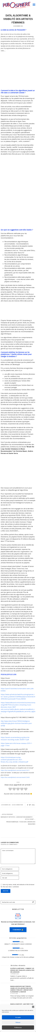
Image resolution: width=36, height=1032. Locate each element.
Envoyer (5, 891)
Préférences (18, 1027)
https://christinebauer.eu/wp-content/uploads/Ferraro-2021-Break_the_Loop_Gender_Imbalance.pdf (14, 759)
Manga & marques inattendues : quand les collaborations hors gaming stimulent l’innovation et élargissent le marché (21, 989)
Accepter (18, 1017)
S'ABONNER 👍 (18, 930)
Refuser (18, 1022)
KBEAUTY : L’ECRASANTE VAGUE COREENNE (18, 944)
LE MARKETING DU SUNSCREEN (18, 950)
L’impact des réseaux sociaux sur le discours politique (18, 957)
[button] (33, 1007)
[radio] (10, 789)
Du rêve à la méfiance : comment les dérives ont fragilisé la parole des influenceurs (22, 970)
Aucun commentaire (17, 805)
